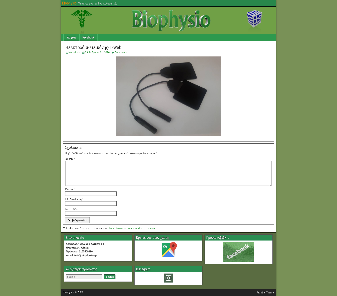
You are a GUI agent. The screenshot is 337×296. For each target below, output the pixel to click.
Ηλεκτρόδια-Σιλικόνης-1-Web (93, 47)
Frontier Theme (265, 292)
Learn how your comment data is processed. (134, 228)
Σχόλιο (70, 158)
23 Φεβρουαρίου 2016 (97, 52)
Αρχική (71, 37)
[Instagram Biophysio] (168, 278)
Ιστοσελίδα (71, 209)
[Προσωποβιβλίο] (238, 252)
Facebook (88, 37)
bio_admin (74, 52)
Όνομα (70, 189)
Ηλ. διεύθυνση (74, 199)
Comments (121, 52)
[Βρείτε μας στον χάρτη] (168, 250)
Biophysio (69, 3)
